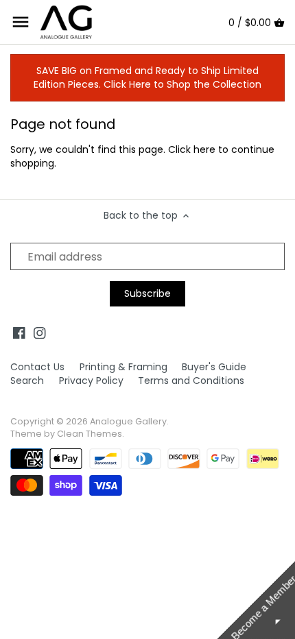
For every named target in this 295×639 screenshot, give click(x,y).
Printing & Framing (123, 367)
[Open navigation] (20, 22)
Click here (191, 149)
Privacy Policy (91, 380)
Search (27, 380)
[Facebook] (19, 332)
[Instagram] (40, 332)
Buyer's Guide (214, 367)
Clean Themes (89, 433)
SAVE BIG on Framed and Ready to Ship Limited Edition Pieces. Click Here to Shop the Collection (147, 77)
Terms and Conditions (191, 380)
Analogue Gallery (128, 421)
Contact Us (37, 367)
